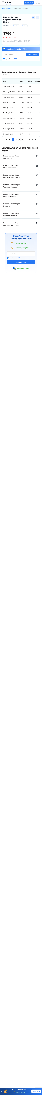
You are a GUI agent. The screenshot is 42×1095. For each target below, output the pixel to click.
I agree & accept (11, 59)
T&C (15, 59)
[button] (33, 17)
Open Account (32, 54)
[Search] (35, 2)
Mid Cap (24, 26)
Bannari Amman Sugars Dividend (11, 205)
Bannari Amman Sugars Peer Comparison (11, 195)
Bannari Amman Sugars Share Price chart (11, 166)
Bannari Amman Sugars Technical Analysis (11, 186)
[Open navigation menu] (38, 2)
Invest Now (36, 1091)
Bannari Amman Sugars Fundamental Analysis (11, 176)
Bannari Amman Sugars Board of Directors (11, 214)
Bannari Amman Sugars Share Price (11, 157)
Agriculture (16, 26)
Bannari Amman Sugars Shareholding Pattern (11, 224)
